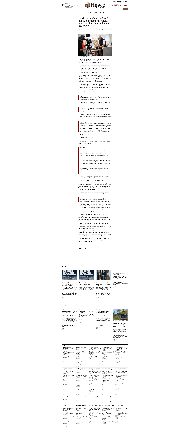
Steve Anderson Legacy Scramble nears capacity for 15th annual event (121, 383)
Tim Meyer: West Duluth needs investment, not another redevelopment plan (81, 361)
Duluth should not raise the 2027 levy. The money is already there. (108, 409)
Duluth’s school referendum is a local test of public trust (94, 360)
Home (87, 12)
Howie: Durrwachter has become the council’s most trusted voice (119, 273)
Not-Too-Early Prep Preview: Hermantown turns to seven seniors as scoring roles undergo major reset (95, 389)
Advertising (81, 309)
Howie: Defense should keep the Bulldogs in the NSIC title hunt (94, 421)
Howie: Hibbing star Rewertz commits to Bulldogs (106, 360)
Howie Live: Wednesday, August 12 (68, 375)
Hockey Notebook (65, 405)
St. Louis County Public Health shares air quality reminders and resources (95, 417)
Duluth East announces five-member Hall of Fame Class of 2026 (82, 417)
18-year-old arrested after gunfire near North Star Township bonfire (94, 379)
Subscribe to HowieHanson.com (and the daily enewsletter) (107, 413)
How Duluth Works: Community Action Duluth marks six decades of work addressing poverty (68, 352)
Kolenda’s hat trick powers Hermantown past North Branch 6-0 (102, 312)
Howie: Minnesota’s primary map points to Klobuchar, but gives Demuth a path (107, 372)
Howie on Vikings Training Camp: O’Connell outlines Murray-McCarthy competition (107, 397)
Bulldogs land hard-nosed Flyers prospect (81, 406)
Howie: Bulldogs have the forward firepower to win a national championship (81, 365)
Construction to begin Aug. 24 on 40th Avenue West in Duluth (120, 364)
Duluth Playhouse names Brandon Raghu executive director (68, 356)
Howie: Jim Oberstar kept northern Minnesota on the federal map (81, 376)
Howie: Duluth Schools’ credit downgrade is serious (86, 283)
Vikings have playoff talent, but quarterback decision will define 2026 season (107, 417)
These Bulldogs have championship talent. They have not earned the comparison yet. (119, 5)
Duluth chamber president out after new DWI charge (68, 393)
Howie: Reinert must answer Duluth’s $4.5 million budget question (121, 397)
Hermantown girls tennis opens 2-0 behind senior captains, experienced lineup (108, 352)
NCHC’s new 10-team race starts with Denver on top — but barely (121, 425)
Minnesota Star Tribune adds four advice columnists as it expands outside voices (120, 352)
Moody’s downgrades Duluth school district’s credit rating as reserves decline (95, 372)
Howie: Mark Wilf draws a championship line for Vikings (107, 388)
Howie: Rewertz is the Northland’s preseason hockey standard (107, 364)
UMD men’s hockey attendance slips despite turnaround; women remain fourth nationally (121, 413)
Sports (100, 12)
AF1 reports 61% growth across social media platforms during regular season (68, 421)
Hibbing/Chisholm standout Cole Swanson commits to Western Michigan (68, 372)
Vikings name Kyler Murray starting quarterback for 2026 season (121, 372)
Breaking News (98, 281)
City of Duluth (115, 321)
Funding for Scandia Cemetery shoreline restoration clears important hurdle (81, 397)
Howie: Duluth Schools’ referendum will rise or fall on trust (103, 284)
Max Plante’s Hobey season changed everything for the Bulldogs (95, 369)
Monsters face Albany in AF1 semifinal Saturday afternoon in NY (68, 402)
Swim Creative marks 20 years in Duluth (86, 311)
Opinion (63, 281)
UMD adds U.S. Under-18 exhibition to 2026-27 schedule (121, 417)
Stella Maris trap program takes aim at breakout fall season (108, 383)
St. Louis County (93, 12)
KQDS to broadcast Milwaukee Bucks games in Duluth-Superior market (69, 312)
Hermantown (98, 309)
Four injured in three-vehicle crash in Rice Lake (69, 364)
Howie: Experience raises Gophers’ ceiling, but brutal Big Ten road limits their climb (108, 421)
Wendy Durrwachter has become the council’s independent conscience (95, 406)
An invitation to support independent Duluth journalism (120, 406)
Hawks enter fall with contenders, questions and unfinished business (121, 379)
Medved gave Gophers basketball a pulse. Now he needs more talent (68, 413)
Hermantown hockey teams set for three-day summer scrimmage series (94, 409)
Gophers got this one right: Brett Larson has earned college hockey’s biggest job (95, 413)
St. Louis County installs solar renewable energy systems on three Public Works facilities (108, 379)
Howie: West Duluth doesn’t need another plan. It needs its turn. (68, 360)
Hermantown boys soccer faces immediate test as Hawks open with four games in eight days (94, 356)
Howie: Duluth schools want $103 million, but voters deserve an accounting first (69, 284)
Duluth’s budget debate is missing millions (68, 425)
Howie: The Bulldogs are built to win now (121, 369)
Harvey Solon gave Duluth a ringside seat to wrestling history (68, 417)
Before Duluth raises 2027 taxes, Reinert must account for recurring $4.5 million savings (121, 348)
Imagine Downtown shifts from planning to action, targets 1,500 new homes (119, 325)
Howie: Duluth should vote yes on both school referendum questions (94, 383)
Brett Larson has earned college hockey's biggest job (81, 413)
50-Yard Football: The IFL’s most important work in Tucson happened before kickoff (95, 365)
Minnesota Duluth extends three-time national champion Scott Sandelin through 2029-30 (81, 421)
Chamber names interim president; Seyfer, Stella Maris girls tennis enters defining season (121, 361)
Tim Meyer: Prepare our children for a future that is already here (121, 388)
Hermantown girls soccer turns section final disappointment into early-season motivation (120, 356)
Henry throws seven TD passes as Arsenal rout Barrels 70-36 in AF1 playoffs (81, 402)
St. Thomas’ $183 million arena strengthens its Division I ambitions (94, 425)
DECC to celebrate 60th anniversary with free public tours (68, 388)
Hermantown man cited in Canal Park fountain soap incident (94, 376)
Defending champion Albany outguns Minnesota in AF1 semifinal (121, 393)
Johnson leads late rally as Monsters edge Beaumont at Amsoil (121, 421)
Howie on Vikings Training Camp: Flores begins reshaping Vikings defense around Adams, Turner (94, 397)
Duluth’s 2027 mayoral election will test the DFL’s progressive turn (94, 402)
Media (63, 309)
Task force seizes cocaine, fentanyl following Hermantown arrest (68, 379)
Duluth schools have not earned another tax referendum (68, 409)
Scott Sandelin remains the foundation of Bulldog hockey (107, 369)
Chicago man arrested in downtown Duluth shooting (108, 376)
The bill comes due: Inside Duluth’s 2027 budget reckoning (107, 425)
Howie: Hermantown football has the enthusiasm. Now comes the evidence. (108, 356)
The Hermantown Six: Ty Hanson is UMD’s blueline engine (81, 393)
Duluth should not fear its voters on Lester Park (121, 409)
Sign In (121, 9)
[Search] (77, 5)
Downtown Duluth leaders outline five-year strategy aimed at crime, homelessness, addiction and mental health (81, 384)
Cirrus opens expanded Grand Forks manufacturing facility (82, 369)
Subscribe (125, 9)
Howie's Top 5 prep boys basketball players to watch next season (94, 393)
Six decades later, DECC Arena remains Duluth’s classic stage (107, 393)
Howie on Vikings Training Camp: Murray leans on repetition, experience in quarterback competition (68, 397)
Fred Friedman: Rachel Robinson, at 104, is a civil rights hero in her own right (81, 426)
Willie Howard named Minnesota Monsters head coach (81, 379)
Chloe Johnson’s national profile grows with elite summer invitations (108, 402)
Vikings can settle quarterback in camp (81, 409)
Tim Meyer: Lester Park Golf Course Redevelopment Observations (121, 402)
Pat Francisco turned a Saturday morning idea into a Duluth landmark (81, 352)
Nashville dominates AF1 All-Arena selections (81, 388)
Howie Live (77, 371)
